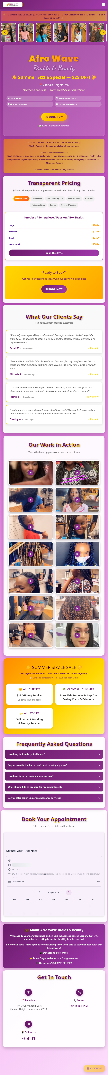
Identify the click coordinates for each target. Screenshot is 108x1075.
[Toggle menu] (103, 4)
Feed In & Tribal (74, 199)
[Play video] (30, 472)
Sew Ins (53, 205)
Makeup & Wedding (68, 205)
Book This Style (54, 252)
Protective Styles (38, 205)
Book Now (55, 116)
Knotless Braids (21, 198)
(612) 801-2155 (79, 1006)
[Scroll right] (103, 32)
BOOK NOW (95, 1068)
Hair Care (89, 199)
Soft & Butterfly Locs (55, 199)
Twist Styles (37, 199)
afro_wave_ (62, 952)
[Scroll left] (5, 32)
